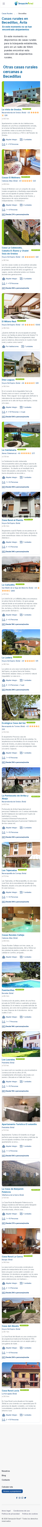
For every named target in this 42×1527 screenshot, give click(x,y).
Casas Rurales (7, 13)
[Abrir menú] (4, 4)
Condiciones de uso (21, 1511)
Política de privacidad (10, 1514)
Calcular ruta (7, 1487)
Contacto (6, 1480)
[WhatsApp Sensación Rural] (22, 1497)
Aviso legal (6, 1511)
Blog (4, 1475)
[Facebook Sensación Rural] (17, 1497)
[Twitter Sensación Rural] (25, 1497)
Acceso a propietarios (12, 1491)
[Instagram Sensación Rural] (20, 1497)
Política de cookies (30, 1514)
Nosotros (6, 1471)
